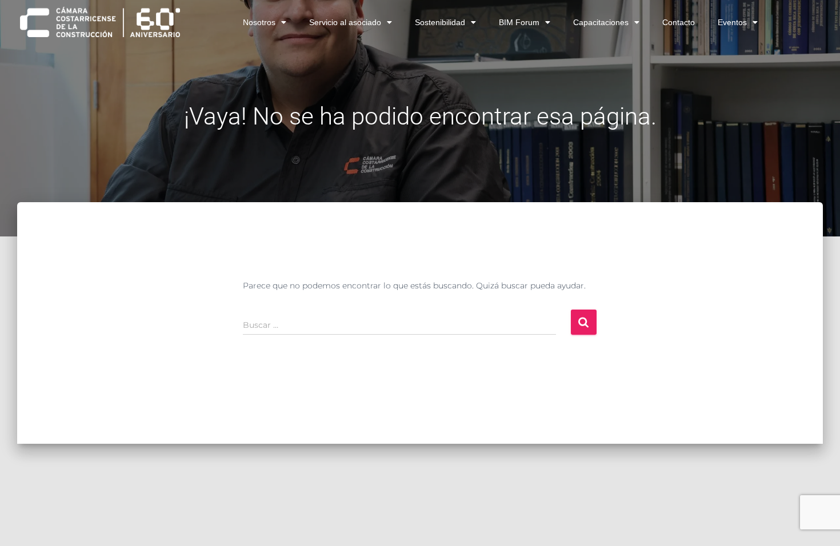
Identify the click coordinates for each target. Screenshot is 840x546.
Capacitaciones (601, 22)
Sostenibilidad (440, 22)
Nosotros (259, 22)
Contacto (678, 22)
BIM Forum (519, 22)
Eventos (732, 22)
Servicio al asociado (345, 22)
